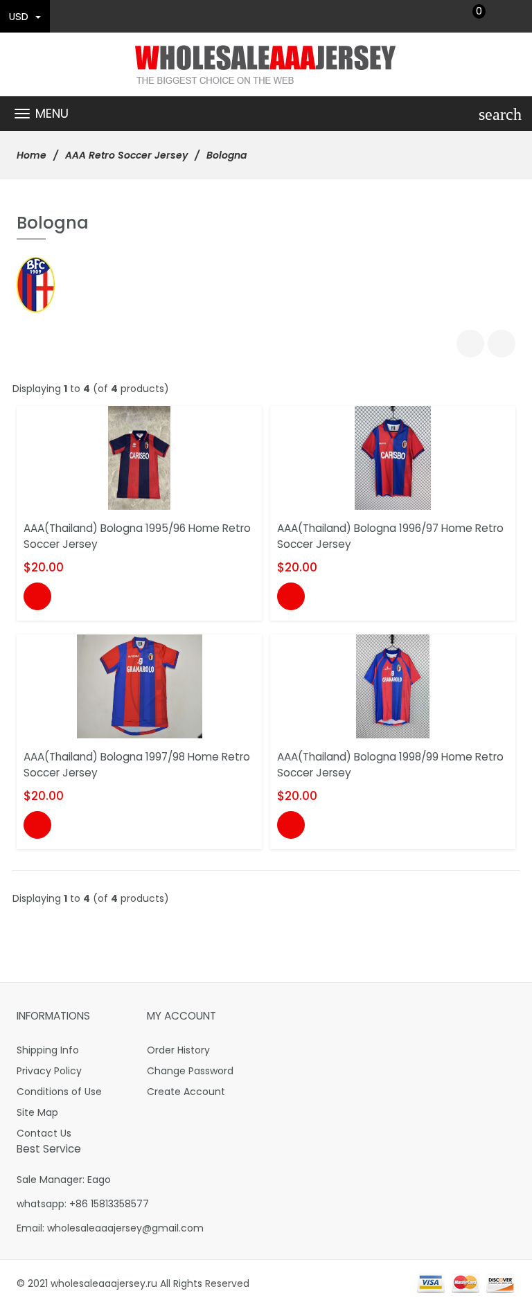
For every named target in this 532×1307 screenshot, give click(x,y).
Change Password (190, 1071)
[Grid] (470, 343)
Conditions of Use (59, 1092)
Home (31, 155)
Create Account (186, 1092)
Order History (178, 1050)
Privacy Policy (49, 1071)
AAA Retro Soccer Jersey (126, 155)
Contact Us (44, 1133)
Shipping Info (48, 1050)
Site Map (37, 1112)
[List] (501, 343)
